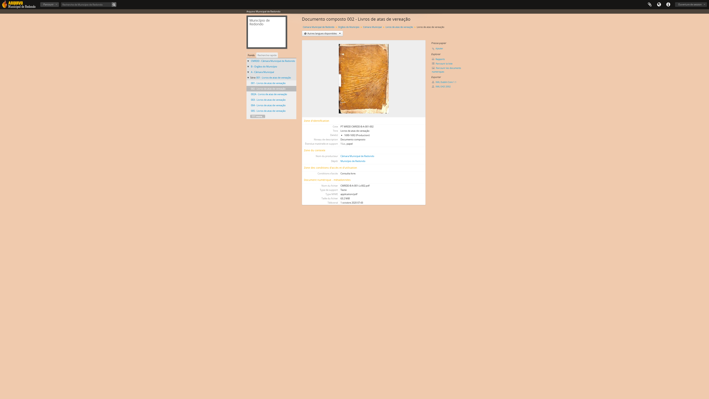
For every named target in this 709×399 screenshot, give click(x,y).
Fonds (251, 55)
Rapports (440, 59)
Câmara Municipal (372, 27)
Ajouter (439, 48)
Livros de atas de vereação (399, 27)
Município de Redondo (352, 161)
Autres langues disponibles (322, 33)
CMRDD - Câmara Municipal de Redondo (273, 61)
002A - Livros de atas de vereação (269, 94)
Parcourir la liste (444, 63)
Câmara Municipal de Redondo (318, 27)
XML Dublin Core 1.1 (445, 82)
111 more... (258, 116)
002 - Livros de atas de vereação (268, 88)
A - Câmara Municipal (262, 72)
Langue (659, 4)
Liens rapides (668, 4)
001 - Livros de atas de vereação (273, 77)
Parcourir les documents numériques (446, 69)
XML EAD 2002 (443, 86)
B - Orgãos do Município (264, 66)
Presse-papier (649, 4)
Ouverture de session (690, 4)
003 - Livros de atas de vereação (268, 99)
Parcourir (48, 4)
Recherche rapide (267, 55)
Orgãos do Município (348, 27)
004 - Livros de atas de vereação (268, 105)
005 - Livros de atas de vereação (268, 110)
